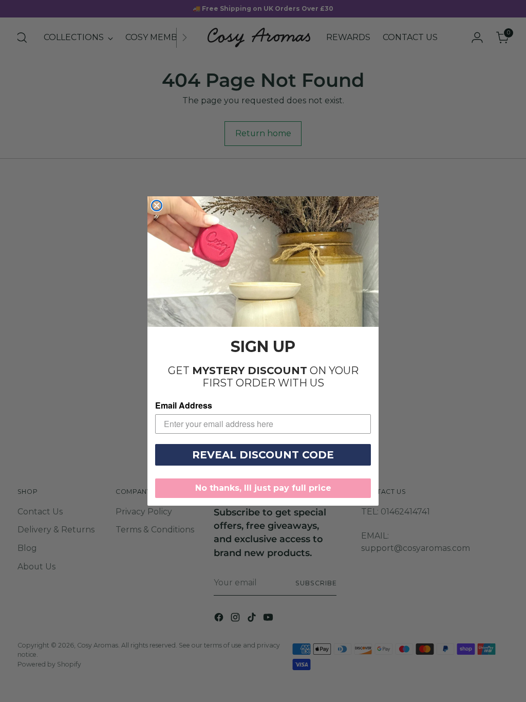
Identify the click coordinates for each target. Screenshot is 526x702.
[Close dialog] (157, 205)
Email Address (183, 405)
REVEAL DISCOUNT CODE (263, 455)
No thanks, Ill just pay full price (263, 488)
